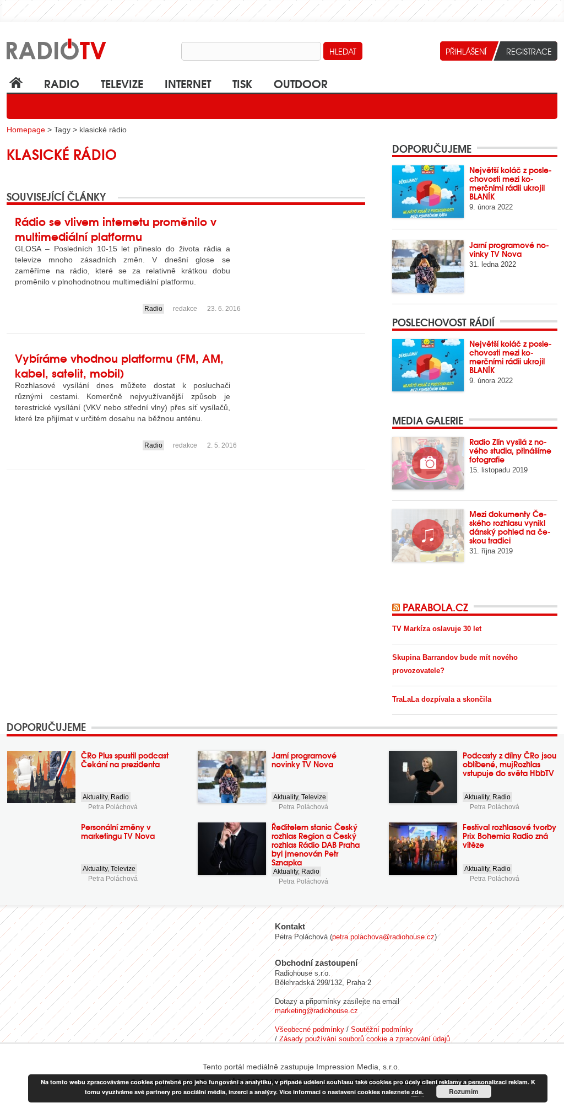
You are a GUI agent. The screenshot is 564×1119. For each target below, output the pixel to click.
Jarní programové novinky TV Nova (509, 249)
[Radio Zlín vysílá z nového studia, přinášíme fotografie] (428, 463)
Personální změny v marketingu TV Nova (118, 831)
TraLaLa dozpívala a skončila (441, 699)
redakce (185, 309)
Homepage (26, 129)
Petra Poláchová (113, 807)
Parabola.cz (435, 607)
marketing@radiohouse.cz (316, 1011)
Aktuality (95, 797)
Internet (188, 83)
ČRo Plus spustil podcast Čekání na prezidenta (125, 759)
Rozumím (464, 1091)
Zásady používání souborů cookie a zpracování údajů (364, 1039)
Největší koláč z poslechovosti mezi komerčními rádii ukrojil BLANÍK (510, 183)
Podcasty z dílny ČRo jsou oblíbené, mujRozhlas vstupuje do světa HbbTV (509, 764)
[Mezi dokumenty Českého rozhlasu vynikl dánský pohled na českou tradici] (428, 535)
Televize (122, 83)
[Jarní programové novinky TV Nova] (428, 266)
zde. (417, 1092)
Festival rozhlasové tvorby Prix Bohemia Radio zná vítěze (509, 836)
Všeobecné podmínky (309, 1029)
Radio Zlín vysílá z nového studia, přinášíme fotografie (510, 450)
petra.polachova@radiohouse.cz (383, 937)
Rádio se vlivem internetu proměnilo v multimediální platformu (115, 228)
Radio (61, 83)
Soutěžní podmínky (382, 1029)
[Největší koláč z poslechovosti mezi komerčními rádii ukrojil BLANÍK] (428, 191)
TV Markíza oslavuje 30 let (436, 629)
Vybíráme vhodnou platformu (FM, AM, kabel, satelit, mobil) (119, 365)
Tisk (242, 83)
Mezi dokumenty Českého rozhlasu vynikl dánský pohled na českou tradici (510, 527)
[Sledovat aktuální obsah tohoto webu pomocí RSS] (397, 607)
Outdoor (301, 83)
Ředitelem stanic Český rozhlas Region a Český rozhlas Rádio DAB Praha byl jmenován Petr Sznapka (316, 844)
